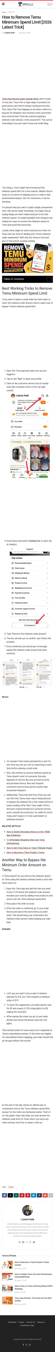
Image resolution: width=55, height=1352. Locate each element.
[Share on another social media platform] (50, 1195)
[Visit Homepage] (26, 4)
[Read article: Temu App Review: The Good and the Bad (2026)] (7, 1300)
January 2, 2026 (24, 33)
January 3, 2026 (21, 1268)
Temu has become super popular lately (20, 99)
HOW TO (11, 12)
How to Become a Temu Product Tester (26, 852)
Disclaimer (12, 1322)
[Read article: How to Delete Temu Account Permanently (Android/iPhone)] (7, 1277)
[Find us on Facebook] (23, 1344)
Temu (10, 1187)
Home (4, 12)
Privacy (21, 1322)
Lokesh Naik (9, 33)
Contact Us (30, 1322)
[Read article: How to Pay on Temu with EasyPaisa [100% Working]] (7, 1288)
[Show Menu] (3, 4)
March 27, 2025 (21, 1292)
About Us (41, 1322)
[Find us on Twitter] (26, 1344)
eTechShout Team (27, 1325)
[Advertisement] (27, 66)
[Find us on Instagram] (30, 1344)
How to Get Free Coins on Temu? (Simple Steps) (29, 848)
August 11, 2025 (21, 1280)
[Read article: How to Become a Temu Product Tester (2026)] (7, 1265)
